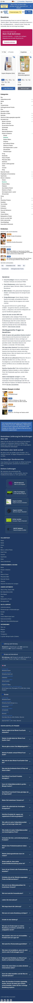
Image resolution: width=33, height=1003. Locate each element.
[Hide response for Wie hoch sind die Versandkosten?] (30, 893)
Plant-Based (4, 594)
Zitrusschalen (6, 149)
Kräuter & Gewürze (7, 133)
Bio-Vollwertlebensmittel (7, 592)
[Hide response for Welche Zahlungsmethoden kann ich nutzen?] (30, 854)
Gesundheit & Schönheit (7, 224)
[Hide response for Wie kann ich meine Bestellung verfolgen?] (30, 913)
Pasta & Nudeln (6, 157)
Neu (2, 97)
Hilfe (3, 1)
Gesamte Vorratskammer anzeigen (9, 583)
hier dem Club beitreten (12, 384)
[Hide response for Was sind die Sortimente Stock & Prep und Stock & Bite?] (30, 769)
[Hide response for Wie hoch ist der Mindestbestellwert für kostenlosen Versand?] (30, 886)
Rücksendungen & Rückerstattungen (10, 609)
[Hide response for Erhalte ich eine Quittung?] (30, 919)
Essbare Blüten (7, 139)
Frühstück (3, 206)
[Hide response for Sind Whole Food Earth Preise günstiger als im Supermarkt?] (30, 793)
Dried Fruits (4, 552)
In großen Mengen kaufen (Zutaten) (10, 636)
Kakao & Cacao (4, 574)
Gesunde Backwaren (7, 131)
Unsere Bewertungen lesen (7, 616)
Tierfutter (3, 212)
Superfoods (3, 176)
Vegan (2, 596)
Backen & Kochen (6, 121)
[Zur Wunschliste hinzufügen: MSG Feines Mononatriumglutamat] (30, 57)
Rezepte (3, 632)
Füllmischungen (7, 151)
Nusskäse (3, 202)
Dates (2, 559)
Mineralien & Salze (5, 113)
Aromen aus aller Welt (6, 218)
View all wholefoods (6, 561)
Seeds (2, 543)
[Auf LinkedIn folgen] (11, 1000)
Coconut (3, 554)
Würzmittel (4, 129)
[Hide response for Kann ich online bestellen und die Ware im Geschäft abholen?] (30, 974)
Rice (2, 547)
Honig (3, 153)
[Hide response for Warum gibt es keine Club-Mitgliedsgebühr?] (30, 746)
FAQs (2, 614)
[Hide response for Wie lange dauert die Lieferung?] (30, 906)
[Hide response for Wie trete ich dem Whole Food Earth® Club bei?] (30, 761)
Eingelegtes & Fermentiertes (8, 174)
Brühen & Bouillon (6, 123)
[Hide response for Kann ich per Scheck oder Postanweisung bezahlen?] (30, 870)
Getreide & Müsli (5, 111)
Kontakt (2, 612)
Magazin (3, 629)
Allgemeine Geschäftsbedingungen (9, 621)
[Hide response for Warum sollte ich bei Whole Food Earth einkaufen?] (30, 731)
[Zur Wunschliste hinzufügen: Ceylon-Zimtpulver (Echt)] (14, 57)
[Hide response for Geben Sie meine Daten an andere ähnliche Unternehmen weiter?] (30, 967)
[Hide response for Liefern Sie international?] (30, 900)
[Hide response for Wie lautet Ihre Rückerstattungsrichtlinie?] (30, 944)
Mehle (2, 101)
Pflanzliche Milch (6, 159)
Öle (1, 572)
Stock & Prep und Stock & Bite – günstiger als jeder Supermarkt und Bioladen (14, 6)
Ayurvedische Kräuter (8, 143)
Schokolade (5, 127)
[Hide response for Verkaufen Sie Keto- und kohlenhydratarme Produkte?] (30, 839)
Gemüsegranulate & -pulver (10, 147)
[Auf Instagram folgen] (8, 1000)
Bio (1, 103)
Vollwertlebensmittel (6, 99)
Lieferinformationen (5, 607)
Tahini (3, 165)
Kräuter (5, 135)
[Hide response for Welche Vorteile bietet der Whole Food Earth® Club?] (30, 739)
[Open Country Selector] (14, 1)
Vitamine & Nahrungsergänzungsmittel (10, 117)
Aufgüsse (5, 141)
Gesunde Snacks (5, 172)
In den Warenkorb (8, 88)
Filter (4, 52)
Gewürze (5, 137)
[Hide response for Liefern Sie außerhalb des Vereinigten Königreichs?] (30, 807)
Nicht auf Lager (25, 88)
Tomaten (4, 167)
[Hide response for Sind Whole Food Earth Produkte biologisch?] (30, 777)
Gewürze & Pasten (8, 145)
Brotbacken (3, 208)
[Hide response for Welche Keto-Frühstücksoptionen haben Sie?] (30, 846)
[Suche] (20, 12)
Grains (2, 545)
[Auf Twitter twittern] (5, 1000)
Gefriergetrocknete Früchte (7, 107)
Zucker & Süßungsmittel (8, 163)
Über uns (3, 627)
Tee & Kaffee (4, 204)
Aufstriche (4, 161)
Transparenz (4, 634)
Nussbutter (5, 155)
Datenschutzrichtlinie (6, 619)
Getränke (3, 115)
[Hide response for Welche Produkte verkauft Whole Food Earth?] (30, 753)
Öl (1, 198)
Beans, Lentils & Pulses (6, 550)
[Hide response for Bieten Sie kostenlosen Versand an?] (30, 800)
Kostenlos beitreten (9, 42)
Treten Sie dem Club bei (14, 326)
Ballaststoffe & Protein (6, 216)
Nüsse (2, 540)
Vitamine (3, 581)
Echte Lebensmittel (5, 220)
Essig (3, 169)
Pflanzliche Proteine (6, 200)
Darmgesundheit (5, 601)
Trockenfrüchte (4, 105)
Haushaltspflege (5, 222)
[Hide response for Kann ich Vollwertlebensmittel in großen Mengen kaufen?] (30, 785)
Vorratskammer (4, 119)
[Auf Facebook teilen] (2, 1000)
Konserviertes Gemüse (8, 125)
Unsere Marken (4, 214)
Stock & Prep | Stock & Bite (7, 589)
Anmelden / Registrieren (25, 1)
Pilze (2, 109)
